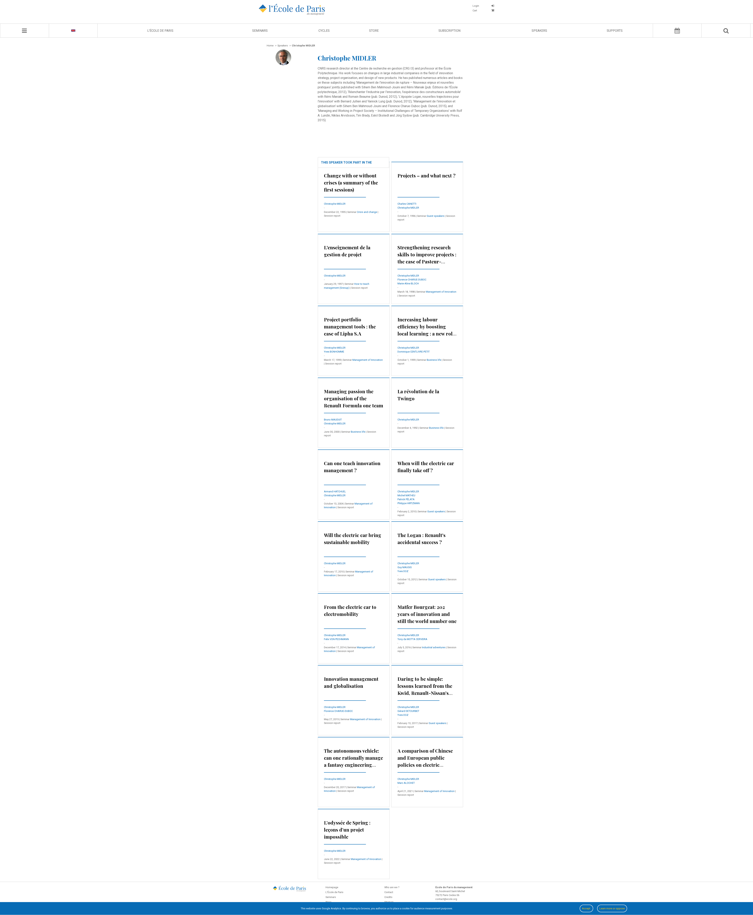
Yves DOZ (402, 571)
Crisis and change (367, 212)
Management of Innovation (441, 291)
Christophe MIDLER (335, 203)
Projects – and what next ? (426, 175)
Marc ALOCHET (406, 782)
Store (374, 31)
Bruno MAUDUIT (333, 419)
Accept (586, 908)
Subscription (449, 31)
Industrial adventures (434, 647)
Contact (388, 892)
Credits (388, 897)
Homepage (332, 887)
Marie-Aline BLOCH (408, 283)
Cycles (324, 31)
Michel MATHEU (406, 495)
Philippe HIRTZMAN (408, 503)
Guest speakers (435, 215)
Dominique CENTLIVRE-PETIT (413, 351)
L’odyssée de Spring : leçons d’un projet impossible (347, 829)
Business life (434, 359)
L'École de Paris (160, 31)
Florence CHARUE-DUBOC (411, 279)
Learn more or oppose (612, 908)
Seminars (260, 31)
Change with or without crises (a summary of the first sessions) (351, 182)
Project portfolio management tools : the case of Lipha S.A (350, 326)
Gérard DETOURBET (408, 711)
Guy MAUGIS (404, 567)
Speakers (539, 31)
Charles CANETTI (406, 203)
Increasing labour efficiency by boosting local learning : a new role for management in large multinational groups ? (426, 333)
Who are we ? (391, 887)
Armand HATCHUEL (335, 491)
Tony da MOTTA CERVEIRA (412, 639)
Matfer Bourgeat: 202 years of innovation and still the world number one (427, 614)
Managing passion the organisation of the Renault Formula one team (353, 398)
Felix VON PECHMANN (336, 639)
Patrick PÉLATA (406, 499)
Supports (615, 31)
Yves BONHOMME (334, 351)
